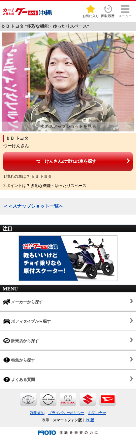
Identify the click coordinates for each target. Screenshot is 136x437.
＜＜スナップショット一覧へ (33, 206)
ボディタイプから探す (30, 321)
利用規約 (37, 413)
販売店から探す (24, 340)
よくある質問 (22, 379)
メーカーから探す (26, 302)
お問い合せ (97, 413)
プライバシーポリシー (66, 413)
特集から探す (22, 360)
